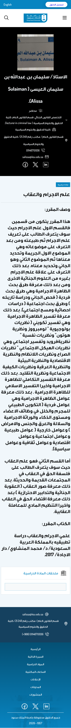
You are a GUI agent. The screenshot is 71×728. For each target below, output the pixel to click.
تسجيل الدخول (57, 4)
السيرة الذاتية (35, 656)
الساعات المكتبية (35, 671)
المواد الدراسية (35, 664)
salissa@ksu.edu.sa (32, 157)
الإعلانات (35, 679)
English (8, 4)
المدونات (35, 687)
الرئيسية (35, 649)
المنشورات (35, 694)
